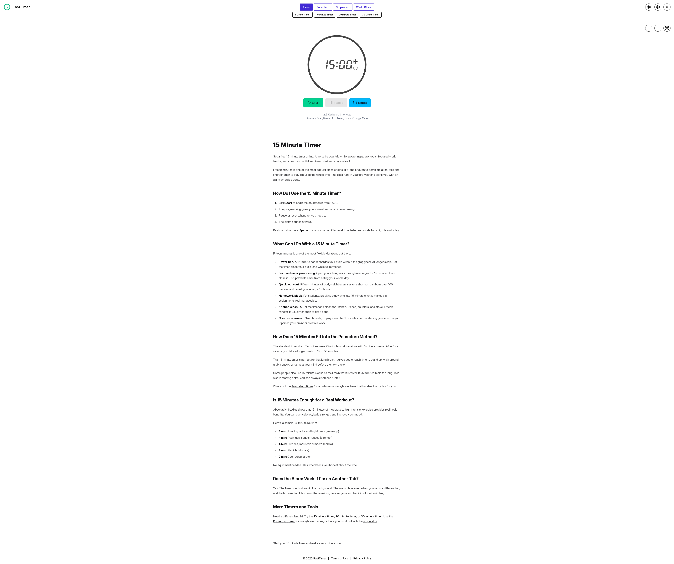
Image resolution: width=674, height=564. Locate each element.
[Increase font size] (657, 28)
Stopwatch (342, 7)
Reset (362, 103)
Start (316, 103)
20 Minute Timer (347, 14)
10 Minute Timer (324, 14)
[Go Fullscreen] (666, 28)
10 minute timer (324, 516)
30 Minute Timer (370, 14)
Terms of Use (339, 558)
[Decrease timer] (355, 68)
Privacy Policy (362, 558)
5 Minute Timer (302, 14)
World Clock (363, 7)
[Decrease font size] (648, 28)
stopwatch (370, 521)
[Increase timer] (355, 61)
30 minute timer (371, 516)
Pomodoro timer (302, 386)
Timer (306, 7)
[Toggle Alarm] (648, 7)
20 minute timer (345, 516)
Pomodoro (323, 7)
